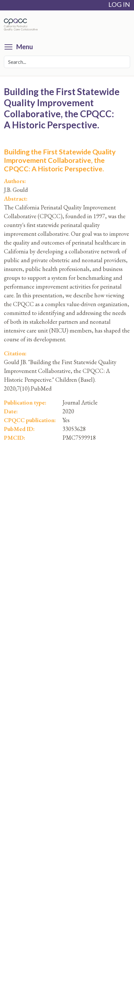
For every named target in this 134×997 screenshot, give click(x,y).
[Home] (22, 24)
